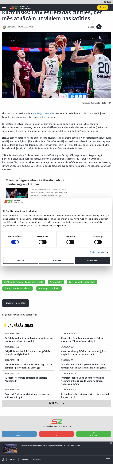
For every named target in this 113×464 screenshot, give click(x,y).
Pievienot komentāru (15, 303)
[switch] (43, 242)
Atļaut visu (92, 260)
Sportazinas (12, 27)
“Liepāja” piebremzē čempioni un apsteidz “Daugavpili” (26, 379)
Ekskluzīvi (12, 460)
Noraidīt (21, 260)
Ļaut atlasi (56, 260)
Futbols (19, 435)
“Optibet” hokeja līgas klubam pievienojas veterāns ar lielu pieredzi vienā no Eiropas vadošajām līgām (82, 380)
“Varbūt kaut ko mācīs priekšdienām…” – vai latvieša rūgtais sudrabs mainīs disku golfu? (83, 366)
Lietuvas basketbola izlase (17, 288)
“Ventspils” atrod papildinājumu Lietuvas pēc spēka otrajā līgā (28, 395)
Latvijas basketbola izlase (82, 282)
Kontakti (107, 2)
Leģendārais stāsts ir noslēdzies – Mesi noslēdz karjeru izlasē (85, 395)
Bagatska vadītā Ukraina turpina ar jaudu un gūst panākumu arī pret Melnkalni (29, 339)
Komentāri (25, 460)
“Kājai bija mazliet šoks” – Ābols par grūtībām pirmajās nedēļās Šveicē (28, 353)
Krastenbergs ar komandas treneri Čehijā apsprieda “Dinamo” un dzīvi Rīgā (82, 339)
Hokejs (56, 435)
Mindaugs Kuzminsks (43, 113)
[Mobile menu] (5, 7)
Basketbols (93, 435)
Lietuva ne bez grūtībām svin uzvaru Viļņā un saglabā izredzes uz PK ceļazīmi (83, 353)
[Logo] (20, 7)
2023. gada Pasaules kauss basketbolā (23, 282)
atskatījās (41, 117)
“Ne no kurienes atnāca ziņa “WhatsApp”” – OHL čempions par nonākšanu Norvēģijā (29, 366)
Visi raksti (37, 460)
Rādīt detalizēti (97, 252)
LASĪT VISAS (54, 403)
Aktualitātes (56, 282)
